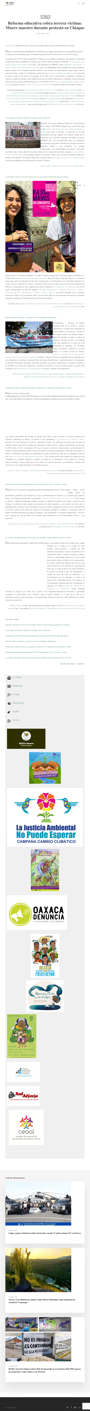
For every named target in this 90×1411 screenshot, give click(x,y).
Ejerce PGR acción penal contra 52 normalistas (22, 98)
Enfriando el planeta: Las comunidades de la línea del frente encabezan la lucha (57, 608)
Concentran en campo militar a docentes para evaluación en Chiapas (52, 95)
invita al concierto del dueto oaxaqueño (32, 278)
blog (12, 45)
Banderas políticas (16, 605)
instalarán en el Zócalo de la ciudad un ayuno (69, 157)
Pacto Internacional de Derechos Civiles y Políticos (36, 292)
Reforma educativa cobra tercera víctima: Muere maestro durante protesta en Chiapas (37, 624)
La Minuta (45, 17)
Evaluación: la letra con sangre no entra (63, 104)
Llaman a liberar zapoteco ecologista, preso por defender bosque (62, 166)
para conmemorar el (59, 287)
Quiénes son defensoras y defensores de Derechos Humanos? (40, 303)
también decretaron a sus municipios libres (27, 368)
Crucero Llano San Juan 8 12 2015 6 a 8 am (40, 90)
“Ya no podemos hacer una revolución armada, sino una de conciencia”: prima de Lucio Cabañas (40, 524)
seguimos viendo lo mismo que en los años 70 (58, 498)
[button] (83, 3)
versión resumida (70, 90)
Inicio (7, 45)
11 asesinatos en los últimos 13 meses (70, 439)
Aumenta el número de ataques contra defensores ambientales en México (32, 470)
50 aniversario (72, 287)
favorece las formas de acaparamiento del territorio (25, 456)
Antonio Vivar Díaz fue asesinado (37, 84)
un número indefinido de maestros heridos (63, 73)
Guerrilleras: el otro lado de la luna (66, 526)
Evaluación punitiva (54, 98)
